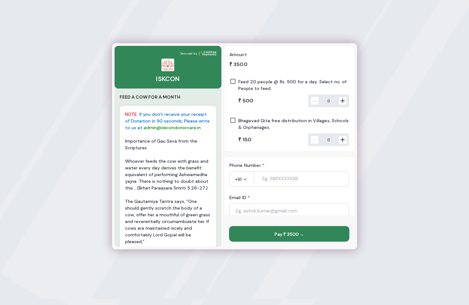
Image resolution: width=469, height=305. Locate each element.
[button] (242, 179)
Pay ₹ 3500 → (289, 234)
